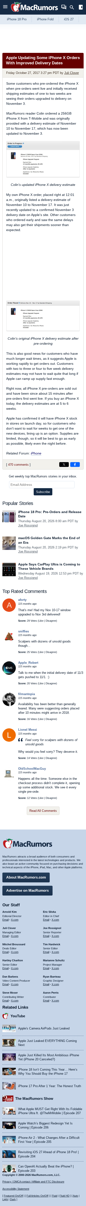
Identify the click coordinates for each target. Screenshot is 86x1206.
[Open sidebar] (81, 7)
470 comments (18, 464)
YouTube (18, 1016)
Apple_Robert (28, 662)
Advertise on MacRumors (27, 890)
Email (5, 919)
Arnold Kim (9, 911)
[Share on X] (64, 464)
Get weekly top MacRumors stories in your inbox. (43, 476)
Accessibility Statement (15, 1188)
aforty (22, 600)
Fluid (54, 1195)
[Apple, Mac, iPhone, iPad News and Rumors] (34, 12)
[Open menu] (5, 7)
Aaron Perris (51, 992)
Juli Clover (71, 73)
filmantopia (26, 694)
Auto (75, 1195)
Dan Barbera (10, 976)
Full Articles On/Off (37, 1195)
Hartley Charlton (12, 960)
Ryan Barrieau (52, 976)
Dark (13, 1199)
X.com (14, 919)
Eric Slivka (49, 911)
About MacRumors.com (26, 877)
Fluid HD (64, 1195)
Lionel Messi (27, 729)
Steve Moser (10, 992)
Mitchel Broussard (13, 944)
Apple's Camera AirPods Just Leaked (44, 1028)
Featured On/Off (13, 1195)
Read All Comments (43, 811)
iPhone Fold (45, 19)
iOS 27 (69, 19)
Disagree (51, 620)
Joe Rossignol (28, 525)
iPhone (36, 453)
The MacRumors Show (34, 1098)
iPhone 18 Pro (17, 19)
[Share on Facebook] (75, 464)
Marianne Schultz (54, 960)
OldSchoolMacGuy (32, 768)
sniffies (23, 631)
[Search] (73, 7)
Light (5, 1199)
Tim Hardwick (51, 944)
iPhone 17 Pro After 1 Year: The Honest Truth (49, 1086)
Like (41, 620)
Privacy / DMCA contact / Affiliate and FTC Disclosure (33, 1181)
